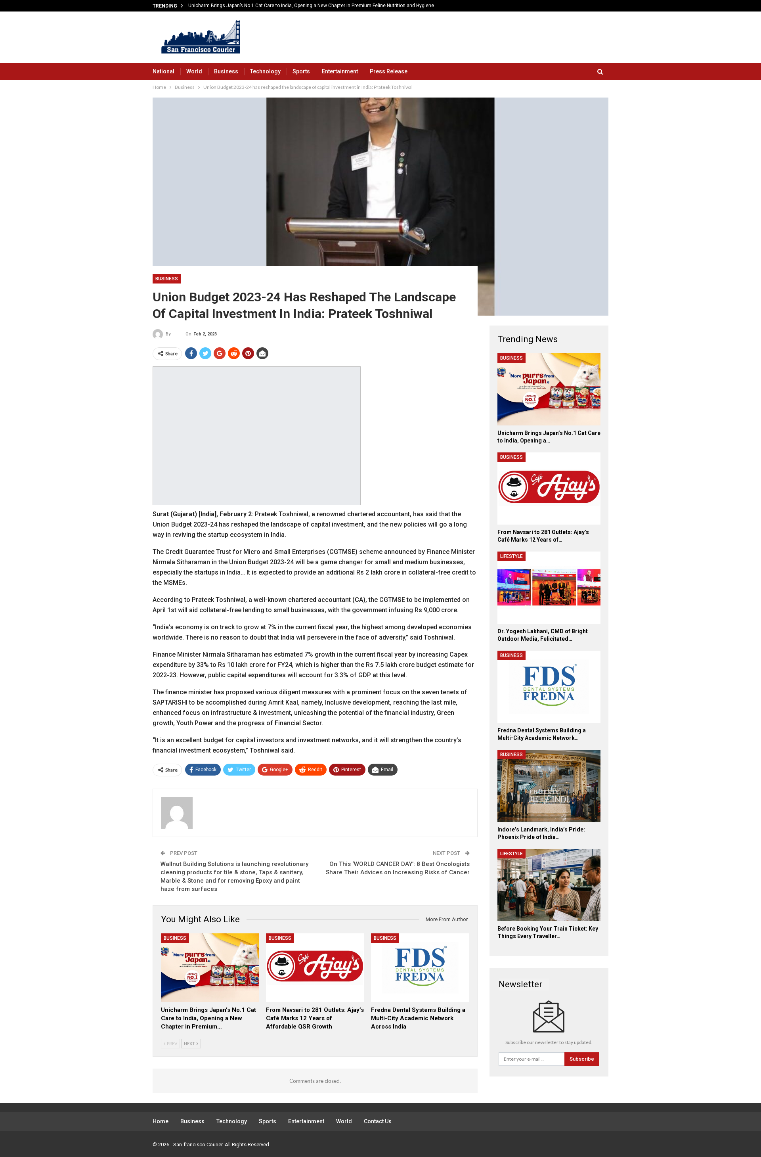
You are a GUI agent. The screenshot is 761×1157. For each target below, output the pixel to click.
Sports (301, 71)
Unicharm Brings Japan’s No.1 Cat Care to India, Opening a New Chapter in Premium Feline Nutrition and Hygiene (311, 5)
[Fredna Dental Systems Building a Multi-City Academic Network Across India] (420, 967)
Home (160, 1121)
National (163, 71)
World (194, 71)
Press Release (388, 71)
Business (226, 71)
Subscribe (582, 1059)
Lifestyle (511, 556)
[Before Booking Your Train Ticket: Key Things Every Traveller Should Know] (548, 885)
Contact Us (378, 1121)
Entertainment (340, 71)
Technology (265, 71)
